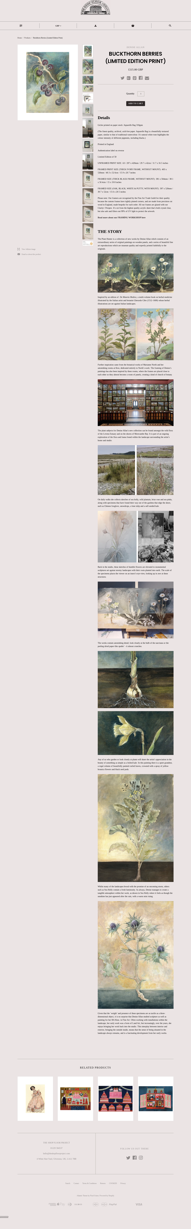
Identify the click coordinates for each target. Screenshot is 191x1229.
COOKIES (113, 1183)
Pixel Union (94, 1196)
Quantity (130, 93)
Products (27, 38)
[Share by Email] (147, 78)
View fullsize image (26, 249)
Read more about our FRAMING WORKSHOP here (121, 217)
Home (19, 38)
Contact (76, 1183)
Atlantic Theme (82, 1196)
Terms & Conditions (89, 1183)
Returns (103, 1183)
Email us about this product (29, 254)
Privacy (123, 1183)
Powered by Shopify (107, 1196)
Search (67, 1183)
